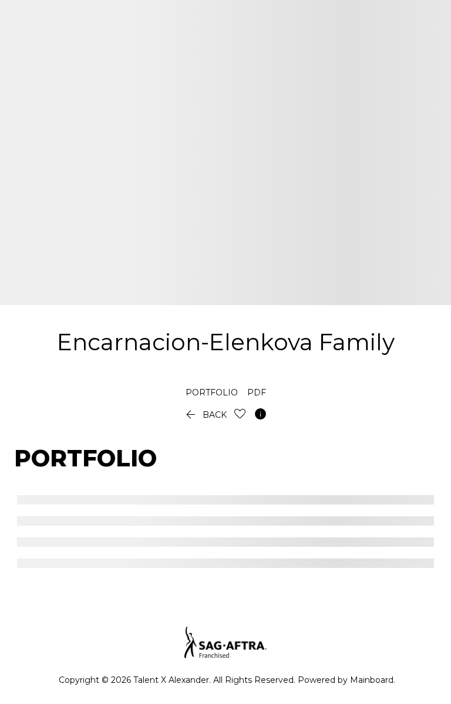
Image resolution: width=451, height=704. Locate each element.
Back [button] (205, 415)
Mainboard (371, 680)
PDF (256, 392)
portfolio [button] (212, 392)
